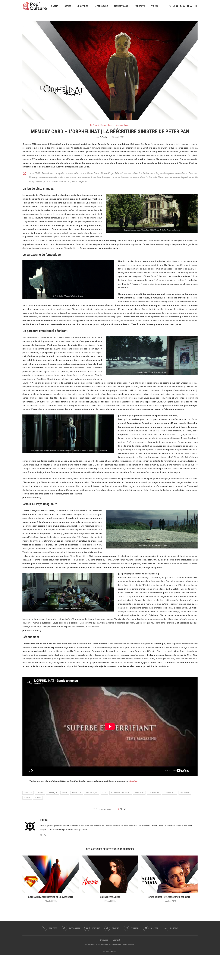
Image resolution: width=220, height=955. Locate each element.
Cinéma (54, 6)
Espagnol (76, 793)
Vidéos (154, 6)
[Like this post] (121, 809)
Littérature (101, 6)
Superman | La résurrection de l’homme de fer (50, 897)
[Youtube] (177, 6)
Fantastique (91, 793)
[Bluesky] (191, 6)
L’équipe (104, 940)
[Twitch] (184, 6)
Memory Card (121, 6)
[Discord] (188, 6)
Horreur (139, 793)
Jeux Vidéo (83, 6)
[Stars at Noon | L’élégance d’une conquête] (169, 874)
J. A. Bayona (154, 793)
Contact (116, 940)
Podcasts (140, 6)
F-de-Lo (103, 137)
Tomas (38, 797)
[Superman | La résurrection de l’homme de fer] (50, 874)
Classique (52, 793)
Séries (68, 6)
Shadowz (134, 781)
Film (104, 793)
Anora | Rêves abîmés (110, 897)
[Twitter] (170, 6)
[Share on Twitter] (125, 809)
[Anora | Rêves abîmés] (110, 874)
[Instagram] (174, 6)
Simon (27, 797)
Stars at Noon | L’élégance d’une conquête (169, 897)
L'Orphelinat (169, 793)
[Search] (196, 6)
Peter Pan (184, 793)
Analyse (28, 793)
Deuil (64, 793)
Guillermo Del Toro (120, 793)
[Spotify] (181, 6)
